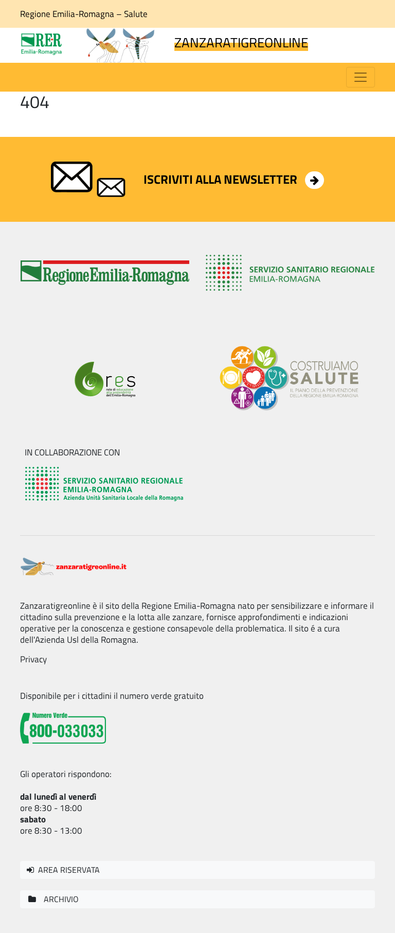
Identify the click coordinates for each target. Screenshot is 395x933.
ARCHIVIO (58, 899)
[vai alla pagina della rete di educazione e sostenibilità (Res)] (105, 379)
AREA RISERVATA (67, 870)
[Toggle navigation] (360, 77)
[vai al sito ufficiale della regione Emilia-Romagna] (105, 273)
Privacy (33, 659)
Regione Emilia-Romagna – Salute (84, 14)
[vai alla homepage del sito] (74, 565)
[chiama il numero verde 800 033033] (63, 727)
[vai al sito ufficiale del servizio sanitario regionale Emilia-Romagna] (290, 273)
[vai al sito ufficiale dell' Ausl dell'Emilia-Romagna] (105, 483)
